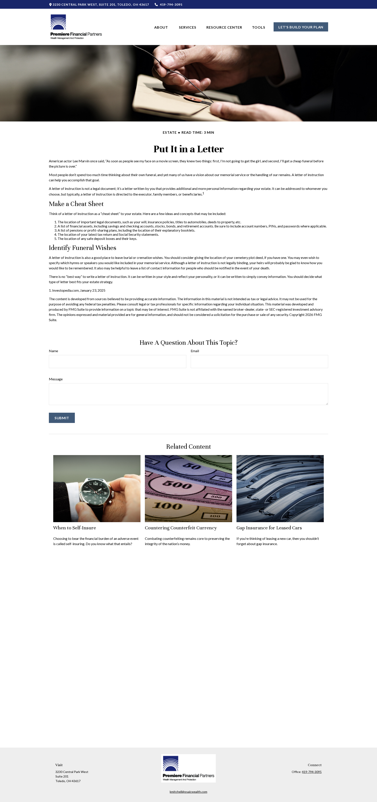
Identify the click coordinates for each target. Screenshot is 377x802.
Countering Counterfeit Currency (181, 528)
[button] (162, 27)
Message (56, 379)
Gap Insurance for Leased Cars (269, 528)
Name (53, 351)
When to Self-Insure (74, 528)
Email (195, 351)
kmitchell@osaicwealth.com (188, 791)
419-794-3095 (171, 4)
